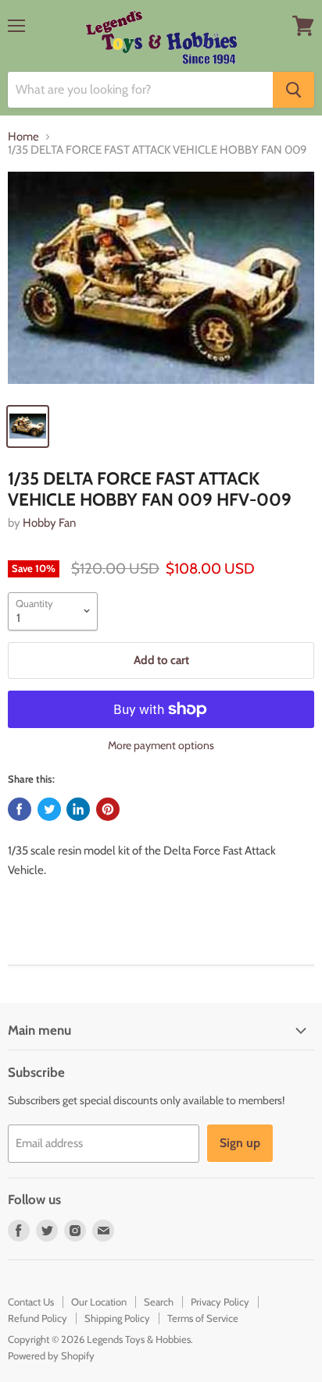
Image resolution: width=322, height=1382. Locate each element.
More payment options (161, 745)
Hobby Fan (49, 523)
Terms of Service (202, 1318)
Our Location (99, 1301)
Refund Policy (37, 1318)
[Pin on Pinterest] (108, 809)
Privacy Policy (220, 1301)
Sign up (240, 1142)
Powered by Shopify (51, 1355)
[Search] (293, 90)
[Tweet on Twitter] (49, 809)
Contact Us (31, 1301)
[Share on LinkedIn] (78, 809)
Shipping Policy (117, 1318)
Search (159, 1301)
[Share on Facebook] (19, 809)
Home (23, 137)
